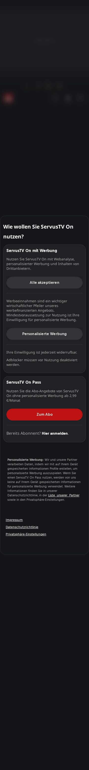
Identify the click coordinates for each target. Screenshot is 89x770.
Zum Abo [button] (45, 414)
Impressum (14, 520)
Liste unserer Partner (63, 495)
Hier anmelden (55, 433)
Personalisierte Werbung (44, 334)
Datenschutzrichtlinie (22, 527)
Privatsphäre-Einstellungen (26, 534)
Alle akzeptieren (44, 282)
